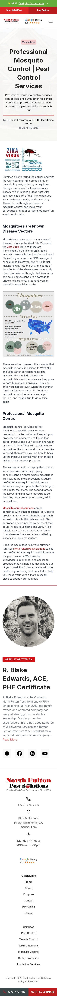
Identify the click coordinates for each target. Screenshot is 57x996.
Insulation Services (28, 964)
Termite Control (28, 939)
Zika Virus (13, 246)
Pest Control (28, 933)
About (28, 888)
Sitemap (28, 913)
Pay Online (43, 10)
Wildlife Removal (28, 945)
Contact (28, 900)
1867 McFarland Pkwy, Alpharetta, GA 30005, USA (28, 822)
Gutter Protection (28, 958)
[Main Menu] (50, 21)
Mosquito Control (28, 951)
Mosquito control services (18, 508)
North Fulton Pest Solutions (29, 548)
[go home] (11, 21)
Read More (10, 739)
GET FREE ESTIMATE (42, 992)
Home (28, 881)
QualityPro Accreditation (31, 3)
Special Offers (14, 10)
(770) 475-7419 (16, 992)
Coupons (28, 894)
